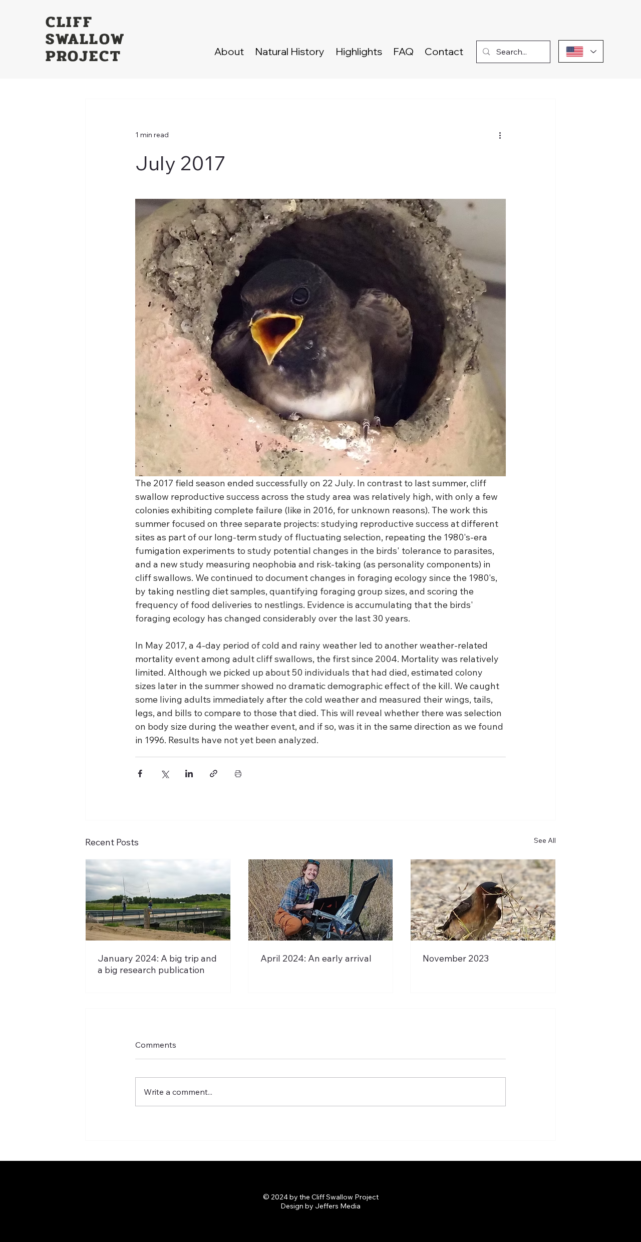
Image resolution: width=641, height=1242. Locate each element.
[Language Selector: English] (580, 51)
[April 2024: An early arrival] (320, 900)
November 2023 (456, 958)
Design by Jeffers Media (320, 1205)
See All (545, 840)
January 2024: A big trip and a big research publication (157, 964)
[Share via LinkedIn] (189, 773)
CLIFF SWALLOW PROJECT (85, 39)
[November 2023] (483, 900)
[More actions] (500, 135)
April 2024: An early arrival (316, 958)
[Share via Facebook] (140, 773)
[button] (359, 51)
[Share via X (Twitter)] (164, 773)
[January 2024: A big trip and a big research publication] (158, 900)
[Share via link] (213, 773)
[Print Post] (238, 773)
